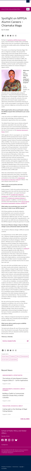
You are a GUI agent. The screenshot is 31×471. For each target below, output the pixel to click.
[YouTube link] (9, 440)
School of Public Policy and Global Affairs (10, 9)
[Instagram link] (13, 440)
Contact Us (4, 444)
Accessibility (4, 468)
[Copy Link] (13, 36)
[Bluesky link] (16, 440)
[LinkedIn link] (6, 440)
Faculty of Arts (5, 436)
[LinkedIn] (8, 36)
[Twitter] (5, 36)
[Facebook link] (3, 440)
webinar (26, 248)
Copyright (21, 466)
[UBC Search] (28, 1)
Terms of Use (15, 466)
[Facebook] (2, 36)
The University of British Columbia (11, 3)
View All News (25, 418)
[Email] (10, 36)
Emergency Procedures (6, 466)
